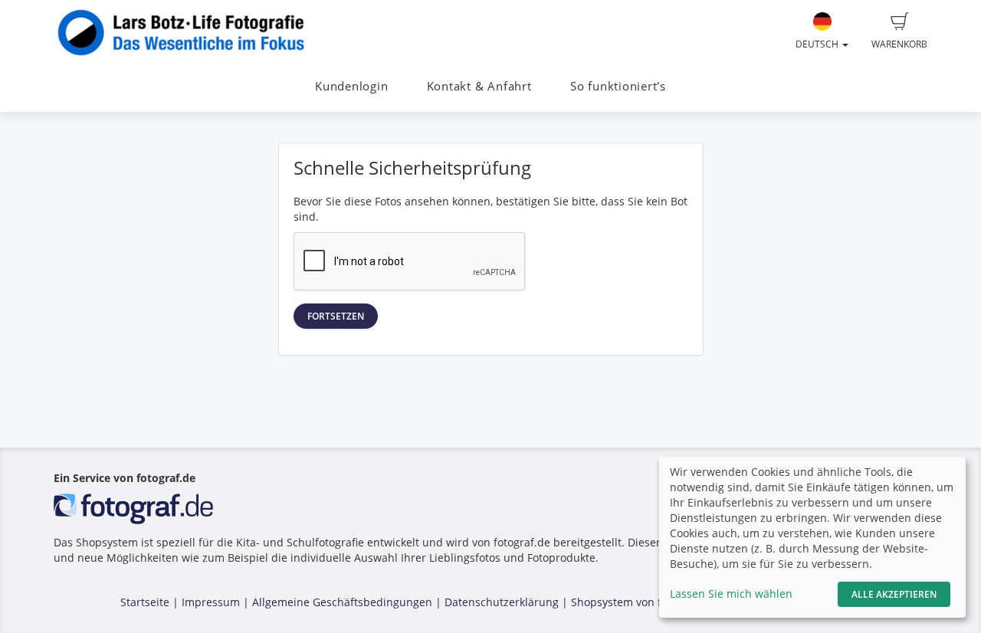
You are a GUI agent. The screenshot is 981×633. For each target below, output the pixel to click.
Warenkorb (899, 44)
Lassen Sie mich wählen (731, 593)
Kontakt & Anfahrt (479, 86)
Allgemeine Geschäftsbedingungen (342, 602)
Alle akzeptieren (894, 594)
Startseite (144, 602)
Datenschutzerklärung (502, 602)
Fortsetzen (335, 316)
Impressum (211, 602)
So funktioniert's (618, 86)
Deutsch (818, 44)
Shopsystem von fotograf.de (642, 602)
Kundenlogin (351, 86)
